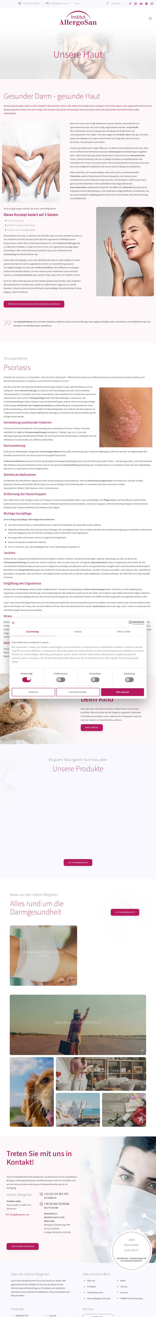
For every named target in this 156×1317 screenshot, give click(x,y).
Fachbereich (116, 3)
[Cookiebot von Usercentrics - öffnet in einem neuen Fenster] (131, 623)
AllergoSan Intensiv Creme (41, 823)
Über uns (91, 1280)
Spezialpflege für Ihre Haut (41, 829)
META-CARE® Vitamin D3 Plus (115, 823)
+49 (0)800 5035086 (30, 3)
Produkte (91, 1286)
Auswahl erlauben (78, 692)
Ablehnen (33, 692)
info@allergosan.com (59, 3)
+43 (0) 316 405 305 (56, 1194)
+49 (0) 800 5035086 (56, 1204)
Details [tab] (78, 631)
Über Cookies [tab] (124, 631)
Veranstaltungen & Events (99, 1298)
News (123, 1280)
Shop (77, 3)
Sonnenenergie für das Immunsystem (115, 829)
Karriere (124, 1292)
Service (124, 1286)
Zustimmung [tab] (32, 631)
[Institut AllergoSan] (78, 18)
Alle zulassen (122, 692)
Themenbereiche (95, 1292)
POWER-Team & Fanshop (132, 1298)
